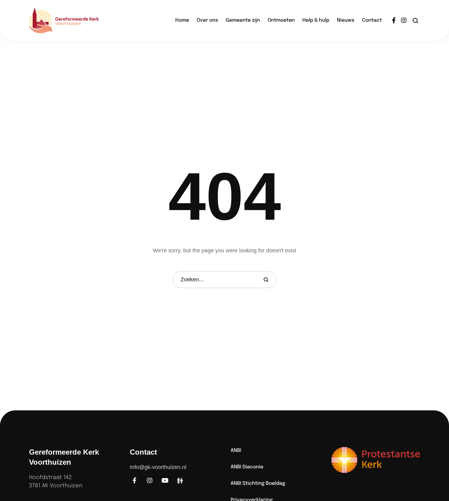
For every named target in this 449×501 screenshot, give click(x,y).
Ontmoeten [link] (281, 20)
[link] (73, 20)
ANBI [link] (236, 450)
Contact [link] (372, 20)
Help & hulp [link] (315, 20)
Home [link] (182, 20)
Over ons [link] (207, 20)
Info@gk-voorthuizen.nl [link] (158, 467)
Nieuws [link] (345, 20)
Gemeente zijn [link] (243, 20)
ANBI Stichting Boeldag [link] (258, 483)
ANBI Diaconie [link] (247, 467)
